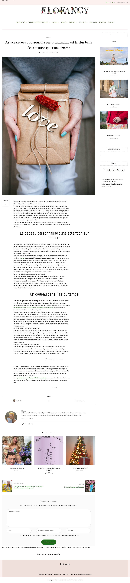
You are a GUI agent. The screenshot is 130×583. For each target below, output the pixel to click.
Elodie (20, 400)
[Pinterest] (112, 2)
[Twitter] (110, 2)
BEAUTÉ (72, 22)
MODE (63, 22)
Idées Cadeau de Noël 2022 (80, 468)
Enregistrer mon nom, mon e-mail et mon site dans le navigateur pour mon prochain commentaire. (51, 535)
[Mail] (114, 2)
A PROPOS (102, 22)
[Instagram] (106, 2)
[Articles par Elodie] (14, 400)
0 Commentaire (80, 400)
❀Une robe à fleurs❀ (113, 135)
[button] (5, 457)
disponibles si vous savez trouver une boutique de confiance (33, 307)
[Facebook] (105, 170)
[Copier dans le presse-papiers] (5, 204)
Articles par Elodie (26, 418)
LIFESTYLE (82, 22)
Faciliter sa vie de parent (17, 468)
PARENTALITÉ (20, 22)
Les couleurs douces (113, 104)
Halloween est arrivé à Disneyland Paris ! (114, 72)
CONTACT (111, 22)
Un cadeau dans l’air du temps (113, 184)
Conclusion (107, 186)
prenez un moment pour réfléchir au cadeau (31, 378)
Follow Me (65, 566)
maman (22, 258)
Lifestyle (48, 37)
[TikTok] (123, 170)
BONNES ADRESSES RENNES (38, 22)
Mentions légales (78, 580)
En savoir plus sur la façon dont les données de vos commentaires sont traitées (63, 547)
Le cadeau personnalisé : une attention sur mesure (113, 180)
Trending (114, 41)
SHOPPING (93, 22)
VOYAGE (54, 22)
